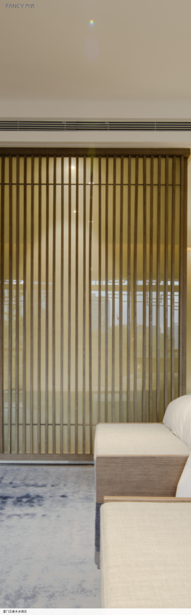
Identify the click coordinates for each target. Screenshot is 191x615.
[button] (162, 366)
